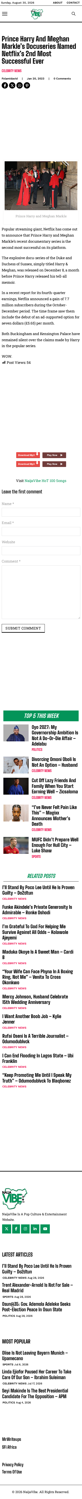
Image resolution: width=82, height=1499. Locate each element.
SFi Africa (9, 1447)
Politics (37, 749)
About (57, 2)
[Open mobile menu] (4, 13)
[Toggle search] (73, 13)
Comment (11, 561)
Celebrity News (11, 71)
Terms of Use (12, 1471)
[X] (12, 85)
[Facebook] (5, 85)
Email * (8, 522)
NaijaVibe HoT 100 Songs (45, 480)
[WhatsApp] (19, 85)
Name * (8, 503)
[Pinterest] (27, 85)
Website (8, 541)
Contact (73, 2)
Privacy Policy (12, 1464)
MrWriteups (11, 1439)
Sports (36, 856)
